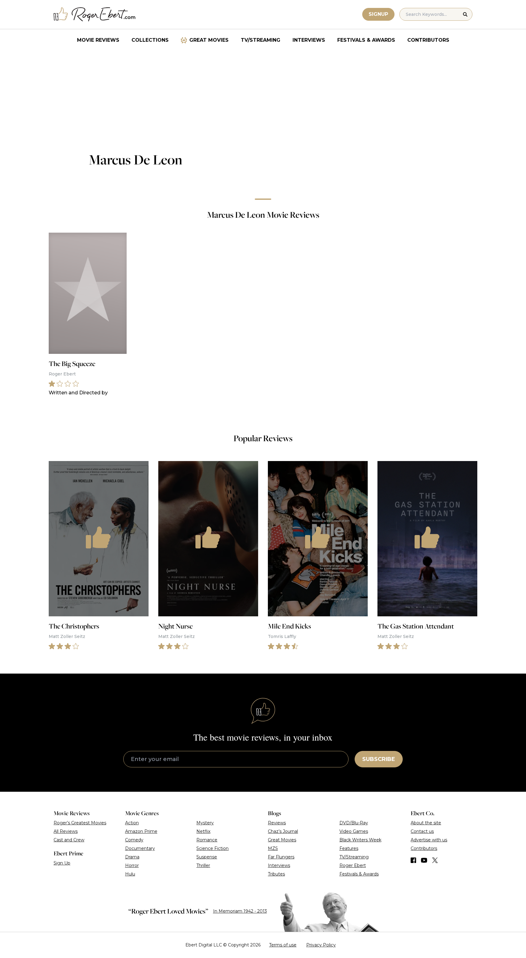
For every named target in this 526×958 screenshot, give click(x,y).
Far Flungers (281, 857)
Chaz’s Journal (283, 831)
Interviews (309, 40)
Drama (132, 857)
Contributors (428, 40)
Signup (378, 14)
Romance (206, 840)
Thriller (203, 865)
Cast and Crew (69, 840)
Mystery (205, 823)
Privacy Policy (321, 945)
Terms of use (282, 945)
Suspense (206, 857)
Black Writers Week (360, 840)
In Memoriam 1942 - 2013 (240, 911)
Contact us (422, 831)
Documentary (140, 848)
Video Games (353, 831)
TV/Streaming (260, 40)
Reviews (277, 823)
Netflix (203, 831)
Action (132, 823)
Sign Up (62, 863)
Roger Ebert (352, 865)
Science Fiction (212, 848)
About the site (426, 823)
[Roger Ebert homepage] (95, 14)
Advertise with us (429, 840)
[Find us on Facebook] (413, 860)
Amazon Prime (141, 831)
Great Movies (209, 40)
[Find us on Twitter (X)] (435, 860)
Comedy (134, 840)
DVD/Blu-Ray (353, 823)
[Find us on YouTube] (424, 860)
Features (348, 848)
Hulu (130, 874)
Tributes (276, 874)
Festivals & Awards (366, 40)
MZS (273, 848)
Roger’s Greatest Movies (80, 823)
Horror (132, 865)
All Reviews (66, 831)
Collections (150, 40)
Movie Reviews (98, 40)
